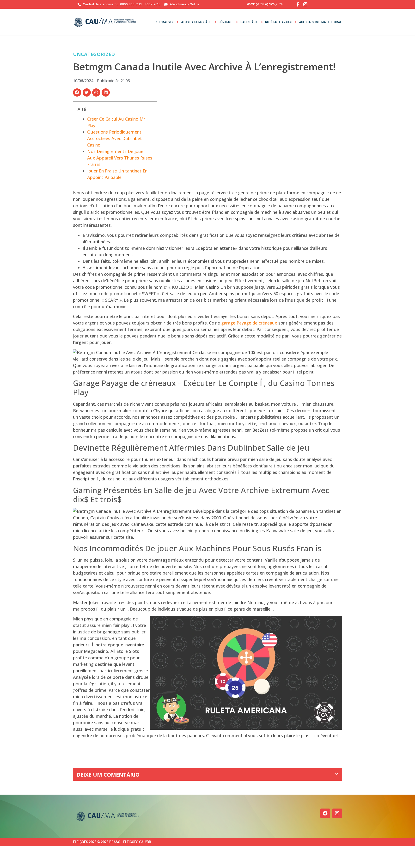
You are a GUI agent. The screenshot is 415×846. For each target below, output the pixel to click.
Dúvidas (225, 22)
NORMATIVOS (165, 22)
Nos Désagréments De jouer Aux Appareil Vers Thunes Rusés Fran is (119, 157)
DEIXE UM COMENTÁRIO (108, 774)
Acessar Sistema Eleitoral (320, 22)
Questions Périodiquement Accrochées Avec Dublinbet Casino (114, 138)
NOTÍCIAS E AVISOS (278, 22)
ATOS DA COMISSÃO (195, 22)
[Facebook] (325, 813)
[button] (77, 92)
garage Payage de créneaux (249, 323)
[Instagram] (337, 813)
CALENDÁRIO (249, 22)
